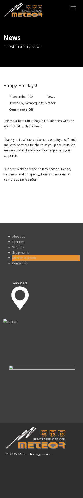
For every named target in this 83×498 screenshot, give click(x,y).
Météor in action (24, 258)
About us (18, 236)
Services (18, 247)
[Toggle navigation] (73, 8)
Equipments (20, 252)
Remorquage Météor (40, 103)
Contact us (20, 263)
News (51, 96)
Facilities (18, 242)
